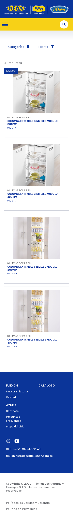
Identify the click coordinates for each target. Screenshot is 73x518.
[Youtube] (17, 441)
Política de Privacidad (21, 509)
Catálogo (47, 385)
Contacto (12, 411)
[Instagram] (8, 441)
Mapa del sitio (15, 426)
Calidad (11, 397)
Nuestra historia (17, 391)
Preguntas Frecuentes (13, 419)
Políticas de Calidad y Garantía (28, 503)
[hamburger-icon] (6, 24)
